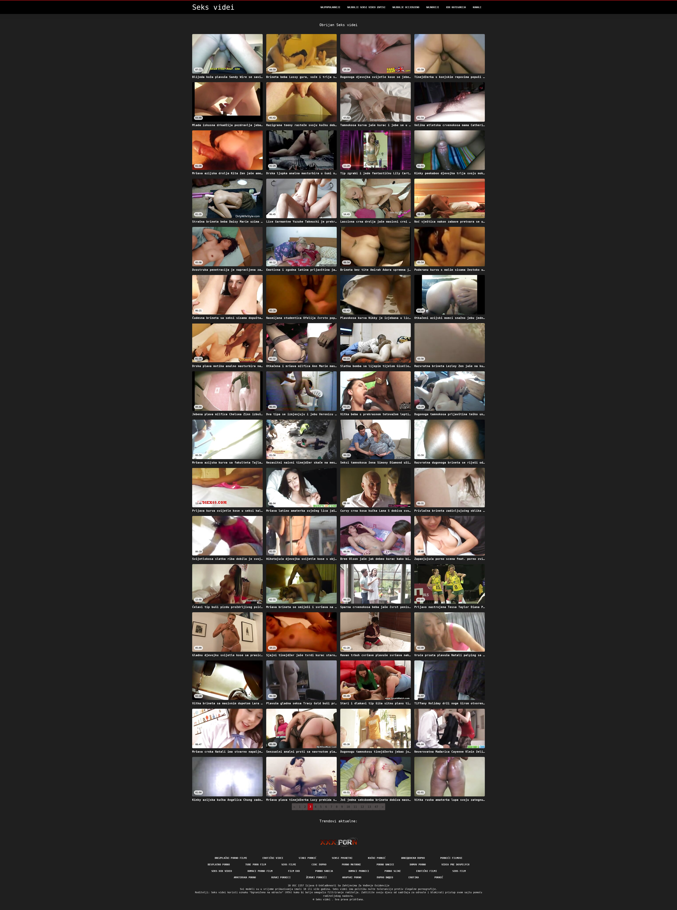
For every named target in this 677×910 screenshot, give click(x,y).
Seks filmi (288, 864)
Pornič (438, 877)
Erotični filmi (426, 871)
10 (348, 806)
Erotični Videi (273, 858)
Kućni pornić (377, 858)
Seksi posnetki (342, 858)
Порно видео (385, 877)
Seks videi (324, 899)
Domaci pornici (359, 871)
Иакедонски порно (413, 858)
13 (369, 806)
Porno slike (393, 871)
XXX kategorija (456, 7)
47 (376, 806)
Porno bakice (385, 864)
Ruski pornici (281, 877)
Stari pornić (307, 858)
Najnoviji (432, 7)
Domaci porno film (260, 871)
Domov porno (418, 864)
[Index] (338, 842)
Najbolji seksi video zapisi (366, 7)
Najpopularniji (330, 7)
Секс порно (319, 864)
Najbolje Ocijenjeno (405, 7)
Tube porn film (255, 864)
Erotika (413, 877)
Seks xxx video (221, 871)
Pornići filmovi (451, 858)
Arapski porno (351, 877)
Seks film (459, 871)
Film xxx (294, 871)
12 (362, 806)
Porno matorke (351, 864)
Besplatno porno (219, 864)
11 (355, 806)
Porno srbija (324, 871)
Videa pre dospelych (455, 864)
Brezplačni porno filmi (231, 858)
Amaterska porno (245, 877)
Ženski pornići (316, 877)
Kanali (477, 7)
